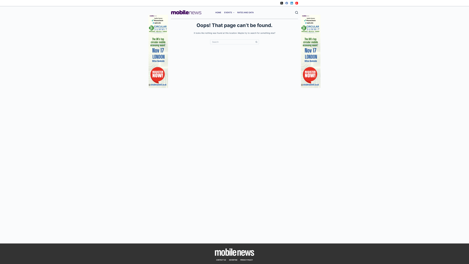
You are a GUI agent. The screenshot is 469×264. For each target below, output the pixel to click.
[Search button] (256, 41)
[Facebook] (286, 3)
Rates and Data (245, 12)
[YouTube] (296, 3)
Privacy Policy (246, 260)
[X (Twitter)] (281, 3)
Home (218, 12)
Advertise (233, 260)
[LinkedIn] (291, 3)
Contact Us (221, 260)
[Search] (296, 12)
